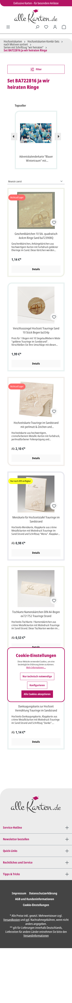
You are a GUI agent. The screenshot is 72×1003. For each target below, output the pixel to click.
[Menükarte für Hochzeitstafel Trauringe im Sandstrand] (36, 494)
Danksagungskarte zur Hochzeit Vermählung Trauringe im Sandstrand (36, 708)
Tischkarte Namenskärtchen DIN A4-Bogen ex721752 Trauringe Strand (36, 614)
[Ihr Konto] (55, 27)
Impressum (19, 893)
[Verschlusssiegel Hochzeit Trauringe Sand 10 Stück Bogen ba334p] (36, 305)
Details (36, 269)
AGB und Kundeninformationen (34, 899)
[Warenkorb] (63, 27)
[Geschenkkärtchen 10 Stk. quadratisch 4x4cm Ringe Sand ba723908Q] (36, 210)
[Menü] (8, 27)
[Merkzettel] (46, 27)
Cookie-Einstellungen (36, 905)
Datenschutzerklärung (43, 893)
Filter (38, 69)
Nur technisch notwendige (37, 676)
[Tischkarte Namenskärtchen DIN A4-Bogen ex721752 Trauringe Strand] (36, 588)
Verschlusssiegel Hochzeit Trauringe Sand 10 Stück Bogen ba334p (36, 330)
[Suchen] (37, 27)
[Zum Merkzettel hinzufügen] (54, 222)
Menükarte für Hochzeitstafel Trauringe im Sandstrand (36, 519)
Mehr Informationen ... (36, 667)
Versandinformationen (36, 936)
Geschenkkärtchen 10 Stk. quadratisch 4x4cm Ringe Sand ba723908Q (36, 236)
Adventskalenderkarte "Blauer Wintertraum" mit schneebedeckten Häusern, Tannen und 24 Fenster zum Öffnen (36, 158)
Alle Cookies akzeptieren (37, 694)
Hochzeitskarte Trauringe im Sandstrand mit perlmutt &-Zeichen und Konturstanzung (36, 425)
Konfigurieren (37, 685)
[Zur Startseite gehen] (36, 16)
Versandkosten (11, 920)
